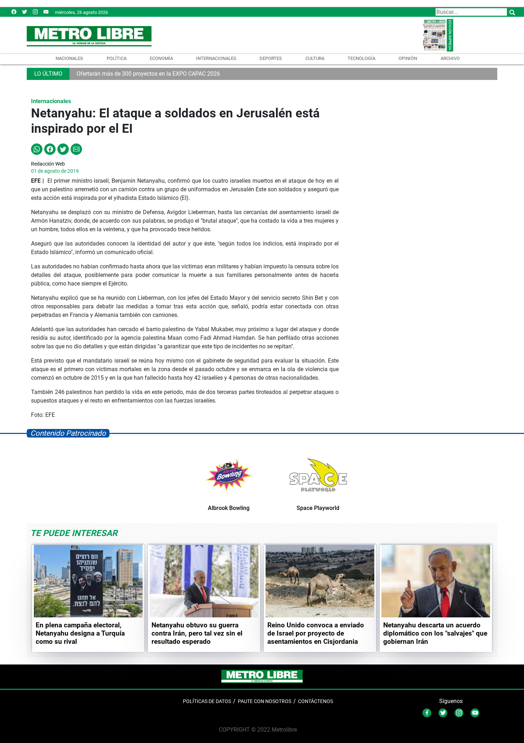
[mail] (35, 11)
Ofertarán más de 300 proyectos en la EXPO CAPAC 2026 (148, 73)
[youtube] (45, 11)
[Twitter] (24, 11)
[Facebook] (13, 11)
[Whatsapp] (36, 148)
